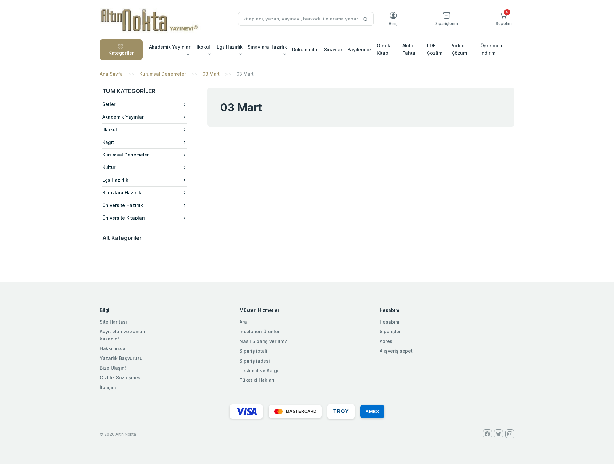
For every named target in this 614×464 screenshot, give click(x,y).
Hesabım (389, 321)
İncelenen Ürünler (259, 331)
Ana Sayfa (111, 73)
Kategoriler (121, 53)
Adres (386, 341)
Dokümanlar (305, 49)
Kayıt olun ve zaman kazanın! (122, 335)
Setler (108, 104)
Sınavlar (333, 49)
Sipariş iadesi (255, 361)
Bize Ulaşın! (113, 368)
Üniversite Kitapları (123, 217)
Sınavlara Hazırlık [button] (267, 47)
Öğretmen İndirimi (491, 49)
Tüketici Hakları (257, 380)
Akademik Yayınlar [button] (169, 47)
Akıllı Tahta (408, 49)
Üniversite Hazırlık (122, 205)
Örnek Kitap (383, 49)
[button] (504, 19)
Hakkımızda (113, 348)
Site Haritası (113, 321)
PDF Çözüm (434, 49)
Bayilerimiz (359, 49)
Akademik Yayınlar (123, 117)
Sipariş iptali (253, 351)
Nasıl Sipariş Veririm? (263, 341)
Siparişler (390, 331)
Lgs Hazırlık (115, 180)
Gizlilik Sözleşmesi (121, 377)
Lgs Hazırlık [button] (230, 47)
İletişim (108, 387)
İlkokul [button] (202, 47)
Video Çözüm (459, 49)
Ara (243, 321)
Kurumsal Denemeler (162, 73)
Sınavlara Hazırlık (121, 192)
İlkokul (109, 129)
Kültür (108, 167)
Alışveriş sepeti (397, 351)
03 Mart (211, 73)
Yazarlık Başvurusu (121, 358)
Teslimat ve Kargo (260, 370)
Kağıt (108, 142)
